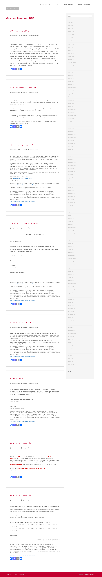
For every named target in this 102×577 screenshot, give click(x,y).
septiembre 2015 (72, 265)
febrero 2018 (71, 187)
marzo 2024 (71, 31)
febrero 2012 (71, 346)
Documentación (68, 5)
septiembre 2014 (72, 290)
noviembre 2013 (72, 308)
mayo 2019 (70, 146)
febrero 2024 (71, 34)
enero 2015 (71, 280)
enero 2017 (71, 224)
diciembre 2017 (72, 193)
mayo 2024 (70, 25)
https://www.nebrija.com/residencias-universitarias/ (23, 201)
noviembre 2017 (72, 196)
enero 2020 (71, 131)
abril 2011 (70, 361)
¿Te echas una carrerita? (21, 145)
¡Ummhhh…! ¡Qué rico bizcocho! (25, 223)
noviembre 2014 (72, 283)
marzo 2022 (71, 78)
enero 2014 (71, 305)
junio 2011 (70, 355)
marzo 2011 (71, 364)
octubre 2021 (71, 90)
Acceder (70, 375)
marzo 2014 (71, 299)
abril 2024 (70, 28)
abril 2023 (70, 50)
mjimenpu (25, 35)
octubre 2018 (71, 168)
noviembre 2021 (72, 87)
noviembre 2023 (72, 41)
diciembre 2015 (72, 255)
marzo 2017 (71, 218)
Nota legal (10, 574)
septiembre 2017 (72, 202)
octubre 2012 (71, 336)
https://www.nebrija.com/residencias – (20, 185)
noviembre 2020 (72, 109)
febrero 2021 (71, 103)
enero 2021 (71, 106)
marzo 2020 (71, 125)
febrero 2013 (71, 324)
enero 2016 (71, 252)
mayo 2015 (70, 268)
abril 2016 (70, 243)
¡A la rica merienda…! (19, 378)
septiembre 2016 (72, 234)
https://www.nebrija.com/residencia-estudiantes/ (22, 356)
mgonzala (25, 149)
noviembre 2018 (72, 165)
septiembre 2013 (72, 314)
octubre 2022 (71, 66)
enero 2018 (71, 190)
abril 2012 (70, 339)
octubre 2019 (71, 140)
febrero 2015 (71, 277)
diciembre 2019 (72, 134)
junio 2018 (70, 174)
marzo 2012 (71, 342)
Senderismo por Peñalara (22, 322)
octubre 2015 (71, 262)
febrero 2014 (71, 302)
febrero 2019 (71, 156)
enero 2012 (71, 349)
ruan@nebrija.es (34, 185)
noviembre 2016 (72, 227)
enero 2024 (71, 38)
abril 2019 (70, 150)
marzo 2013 (71, 321)
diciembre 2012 (72, 330)
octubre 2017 (71, 199)
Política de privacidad (21, 574)
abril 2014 (70, 296)
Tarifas (57, 5)
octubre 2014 (71, 286)
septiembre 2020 (72, 115)
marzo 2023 (71, 53)
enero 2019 (71, 159)
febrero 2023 (71, 56)
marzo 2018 (71, 184)
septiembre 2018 (72, 171)
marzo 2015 (71, 274)
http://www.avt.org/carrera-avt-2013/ (22, 178)
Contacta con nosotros (83, 5)
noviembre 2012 (72, 333)
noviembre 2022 (72, 62)
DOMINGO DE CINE (19, 30)
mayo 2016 (70, 240)
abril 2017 (70, 215)
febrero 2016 (71, 249)
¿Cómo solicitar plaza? (45, 5)
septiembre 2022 (72, 69)
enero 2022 (71, 84)
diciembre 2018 (72, 162)
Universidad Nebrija (89, 574)
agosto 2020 (71, 118)
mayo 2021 (70, 94)
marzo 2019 (71, 153)
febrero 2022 (71, 81)
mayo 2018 (70, 178)
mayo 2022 (70, 72)
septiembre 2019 (72, 143)
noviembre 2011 (72, 352)
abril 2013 (70, 318)
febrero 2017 (71, 221)
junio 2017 (70, 209)
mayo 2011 (70, 358)
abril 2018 (70, 181)
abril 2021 (70, 97)
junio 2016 (70, 237)
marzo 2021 (71, 100)
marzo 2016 (71, 246)
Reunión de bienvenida (20, 443)
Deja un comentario (34, 35)
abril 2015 (70, 271)
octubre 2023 (71, 44)
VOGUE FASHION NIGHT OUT (24, 87)
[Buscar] (90, 16)
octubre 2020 (71, 112)
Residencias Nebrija (12, 8)
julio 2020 (70, 122)
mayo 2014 (70, 293)
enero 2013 (71, 327)
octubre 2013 (71, 311)
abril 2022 (70, 75)
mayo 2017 (70, 212)
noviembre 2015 (72, 258)
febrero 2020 (71, 128)
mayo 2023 (70, 47)
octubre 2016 (71, 230)
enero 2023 (71, 59)
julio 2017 (70, 206)
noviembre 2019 (72, 137)
